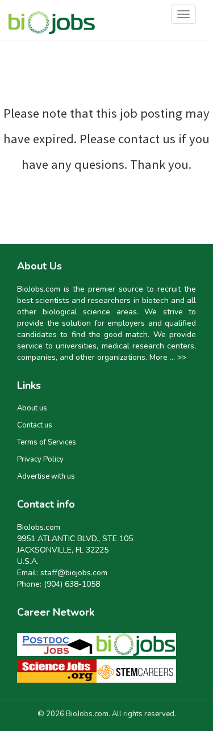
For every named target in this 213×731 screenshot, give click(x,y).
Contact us (34, 425)
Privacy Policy (40, 459)
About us (32, 408)
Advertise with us (46, 476)
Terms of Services (46, 442)
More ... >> (167, 357)
